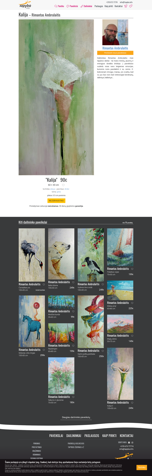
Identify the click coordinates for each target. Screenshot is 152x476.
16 (128, 222)
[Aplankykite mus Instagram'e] (132, 443)
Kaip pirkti (109, 6)
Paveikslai (56, 435)
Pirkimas (36, 443)
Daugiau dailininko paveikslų (76, 417)
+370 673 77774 (111, 2)
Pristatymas (37, 447)
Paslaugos (99, 6)
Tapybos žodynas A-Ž (76, 447)
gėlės (59, 192)
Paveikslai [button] (73, 6)
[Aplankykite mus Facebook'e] (129, 443)
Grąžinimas (36, 451)
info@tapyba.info (126, 2)
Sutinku (141, 467)
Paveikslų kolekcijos (76, 443)
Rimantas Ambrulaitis (115, 48)
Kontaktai (119, 6)
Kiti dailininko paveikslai (33, 222)
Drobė (67, 189)
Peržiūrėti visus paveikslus (115, 53)
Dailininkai (73, 435)
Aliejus (52, 189)
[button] (63, 185)
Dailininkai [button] (87, 6)
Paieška (60, 6)
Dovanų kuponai (37, 458)
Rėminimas (37, 454)
